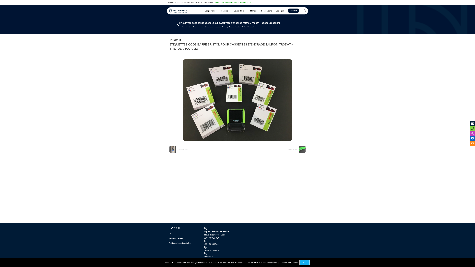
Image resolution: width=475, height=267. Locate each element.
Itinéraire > (208, 257)
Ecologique (280, 11)
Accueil (184, 27)
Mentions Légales (176, 238)
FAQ (170, 234)
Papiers (224, 11)
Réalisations (266, 11)
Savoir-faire (239, 11)
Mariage (253, 11)
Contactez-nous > (211, 250)
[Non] (472, 262)
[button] (304, 10)
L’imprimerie (210, 11)
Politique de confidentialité (180, 243)
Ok (304, 262)
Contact (293, 11)
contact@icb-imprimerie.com (202, 2)
